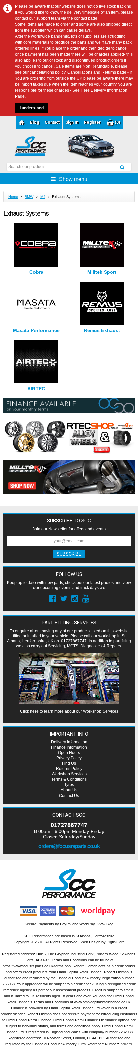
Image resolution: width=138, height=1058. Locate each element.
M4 (42, 197)
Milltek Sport (101, 272)
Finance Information (69, 747)
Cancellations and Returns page (96, 72)
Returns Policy (69, 768)
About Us (69, 790)
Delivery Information (69, 742)
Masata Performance (36, 330)
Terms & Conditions (69, 779)
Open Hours (69, 752)
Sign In (71, 122)
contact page (85, 18)
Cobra (36, 272)
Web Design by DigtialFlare (103, 942)
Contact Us (69, 795)
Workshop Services (69, 774)
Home (13, 197)
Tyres (69, 784)
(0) (117, 122)
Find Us (69, 763)
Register (92, 122)
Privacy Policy (69, 758)
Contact (52, 122)
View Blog (105, 924)
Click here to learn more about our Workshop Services (69, 711)
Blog (34, 122)
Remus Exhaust (102, 330)
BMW (29, 197)
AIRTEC (36, 388)
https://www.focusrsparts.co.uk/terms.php (37, 966)
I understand (32, 108)
